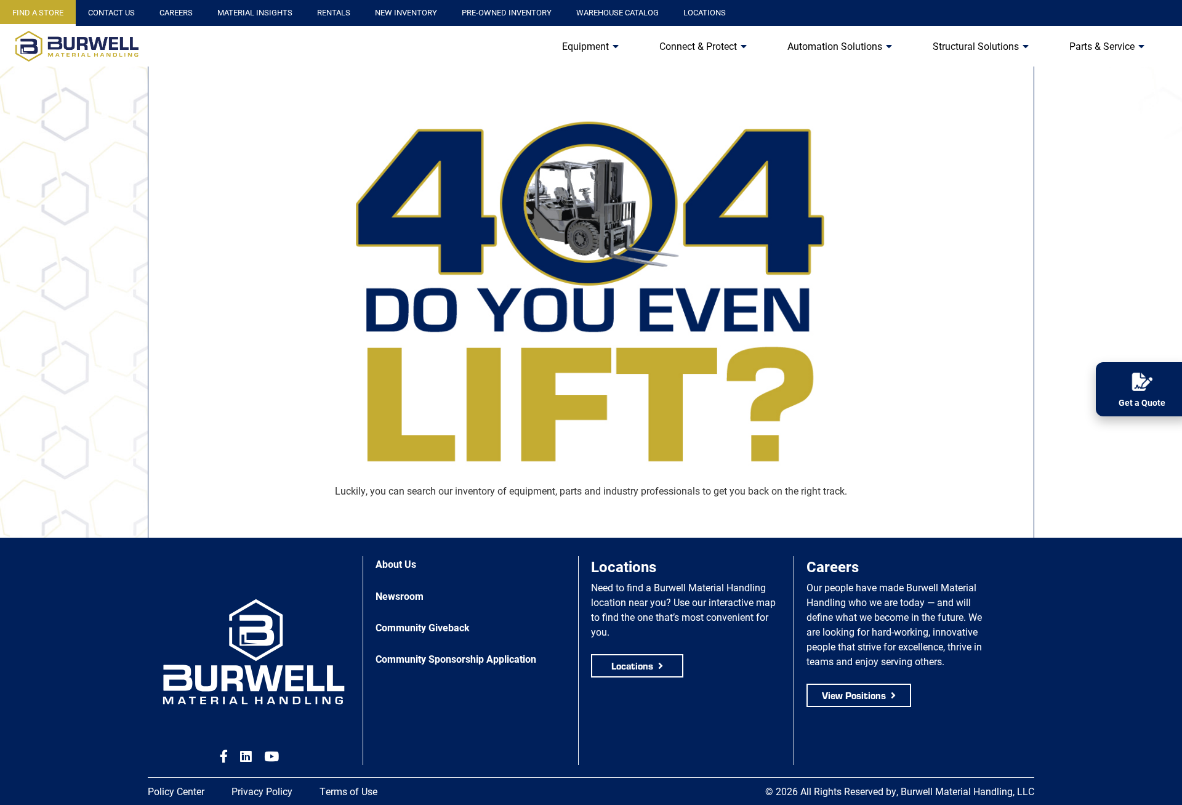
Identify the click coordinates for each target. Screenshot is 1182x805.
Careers (176, 12)
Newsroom (400, 595)
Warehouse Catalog (617, 12)
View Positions (854, 695)
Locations (704, 12)
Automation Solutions (834, 45)
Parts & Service (1102, 45)
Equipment (585, 45)
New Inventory (406, 12)
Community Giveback (423, 627)
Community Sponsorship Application (456, 658)
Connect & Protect (698, 45)
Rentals (333, 12)
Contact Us (111, 12)
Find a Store (37, 12)
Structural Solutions (976, 45)
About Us (396, 563)
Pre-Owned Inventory (507, 12)
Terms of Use (348, 791)
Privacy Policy (261, 791)
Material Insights (254, 12)
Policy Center (176, 791)
